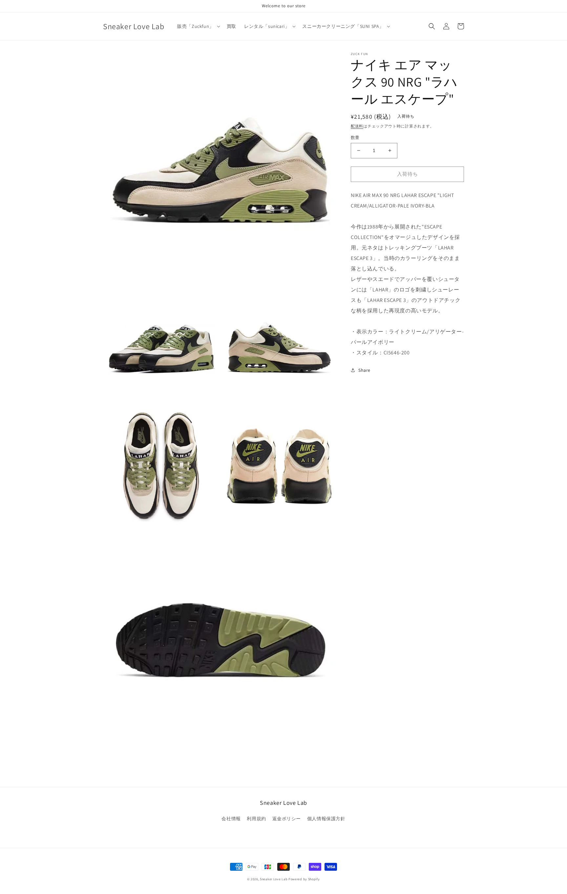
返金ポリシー (286, 819)
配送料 (357, 126)
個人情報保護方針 (326, 819)
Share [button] (364, 370)
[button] (198, 26)
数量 (355, 137)
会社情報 (231, 819)
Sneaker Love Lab (273, 879)
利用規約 (256, 819)
